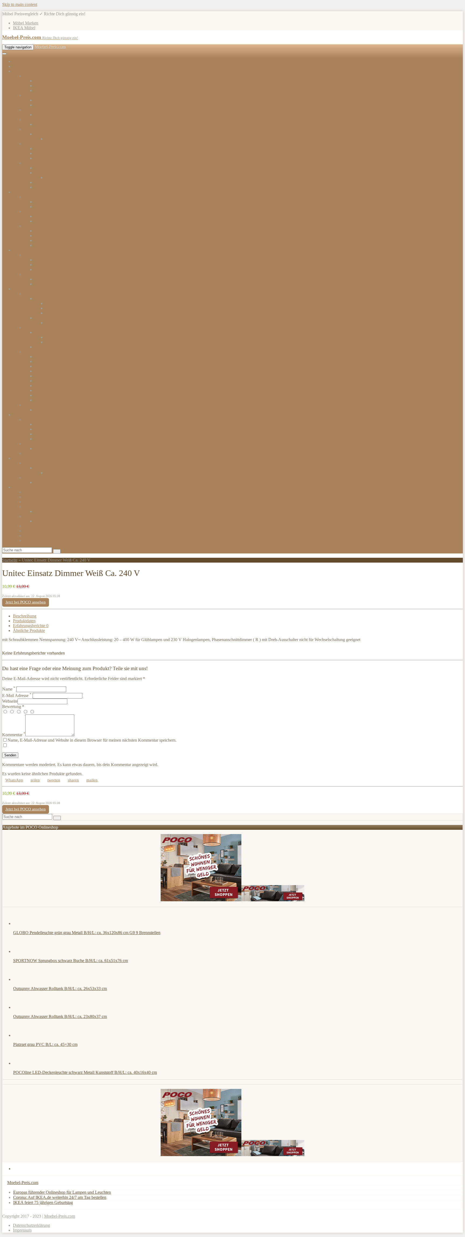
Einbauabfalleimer (49, 361)
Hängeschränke (47, 216)
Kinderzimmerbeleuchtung (46, 516)
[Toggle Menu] (4, 54)
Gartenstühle (45, 279)
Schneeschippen (48, 269)
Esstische (42, 100)
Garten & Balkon (27, 250)
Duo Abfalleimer (48, 356)
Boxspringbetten (48, 153)
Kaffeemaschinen (49, 298)
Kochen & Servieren (41, 293)
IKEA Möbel (24, 28)
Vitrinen (41, 134)
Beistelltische (45, 105)
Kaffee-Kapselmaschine (65, 303)
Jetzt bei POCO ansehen (25, 602)
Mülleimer (43, 395)
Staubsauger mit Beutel (64, 337)
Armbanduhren (37, 477)
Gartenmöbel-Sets (49, 80)
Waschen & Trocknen (42, 405)
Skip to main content (19, 4)
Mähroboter (44, 264)
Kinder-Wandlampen (52, 521)
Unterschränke (46, 221)
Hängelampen (35, 492)
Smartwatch (44, 482)
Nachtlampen (35, 535)
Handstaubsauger (60, 342)
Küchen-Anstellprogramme (47, 211)
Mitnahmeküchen (38, 197)
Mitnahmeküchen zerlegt (55, 206)
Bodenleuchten (36, 501)
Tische (29, 95)
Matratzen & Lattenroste (44, 163)
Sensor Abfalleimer (50, 371)
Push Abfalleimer (49, 366)
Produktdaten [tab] (24, 620)
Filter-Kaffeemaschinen (65, 308)
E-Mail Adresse (16, 695)
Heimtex (20, 414)
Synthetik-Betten (48, 434)
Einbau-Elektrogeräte (42, 226)
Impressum (22, 1230)
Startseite (9, 560)
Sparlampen (34, 526)
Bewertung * (13, 706)
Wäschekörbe (46, 409)
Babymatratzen (47, 182)
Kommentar (13, 734)
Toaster (51, 322)
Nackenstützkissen (50, 439)
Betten (29, 143)
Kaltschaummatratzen (63, 177)
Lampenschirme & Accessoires (50, 540)
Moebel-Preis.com (50, 47)
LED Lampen (35, 530)
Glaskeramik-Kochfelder (55, 235)
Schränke (32, 129)
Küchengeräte (46, 318)
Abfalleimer (34, 351)
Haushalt (20, 289)
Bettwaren (43, 158)
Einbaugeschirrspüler (52, 240)
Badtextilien (34, 443)
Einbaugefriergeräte (51, 245)
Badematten (44, 448)
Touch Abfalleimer (50, 385)
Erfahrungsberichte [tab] (30, 625)
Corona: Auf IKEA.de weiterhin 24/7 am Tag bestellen (59, 1197)
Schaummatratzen (49, 172)
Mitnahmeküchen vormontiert (59, 201)
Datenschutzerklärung (31, 1225)
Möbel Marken (25, 23)
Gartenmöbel (35, 76)
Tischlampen (34, 506)
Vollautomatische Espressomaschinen (76, 313)
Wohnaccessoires (38, 463)
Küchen (19, 192)
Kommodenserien (49, 124)
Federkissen (44, 424)
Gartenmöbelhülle (49, 85)
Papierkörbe (44, 376)
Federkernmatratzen (51, 168)
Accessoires (23, 458)
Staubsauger (44, 332)
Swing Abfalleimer (50, 380)
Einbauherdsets (47, 230)
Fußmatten (33, 453)
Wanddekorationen (50, 468)
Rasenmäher (44, 260)
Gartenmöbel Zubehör (53, 90)
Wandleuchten (36, 497)
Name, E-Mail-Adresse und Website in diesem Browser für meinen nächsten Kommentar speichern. (92, 740)
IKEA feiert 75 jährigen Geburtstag (43, 1202)
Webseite (9, 701)
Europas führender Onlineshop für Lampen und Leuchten (62, 1192)
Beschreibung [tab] (24, 616)
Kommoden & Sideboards (46, 119)
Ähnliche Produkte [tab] (29, 630)
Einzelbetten (44, 148)
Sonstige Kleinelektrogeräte (57, 347)
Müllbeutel (43, 400)
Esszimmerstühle (48, 114)
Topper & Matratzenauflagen (58, 187)
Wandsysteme (57, 472)
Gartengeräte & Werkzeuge (47, 255)
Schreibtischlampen (51, 511)
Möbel (18, 71)
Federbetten (44, 429)
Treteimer (42, 390)
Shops (18, 66)
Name (8, 689)
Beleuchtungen (25, 487)
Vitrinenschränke (59, 139)
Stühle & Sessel (37, 110)
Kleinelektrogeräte (39, 327)
